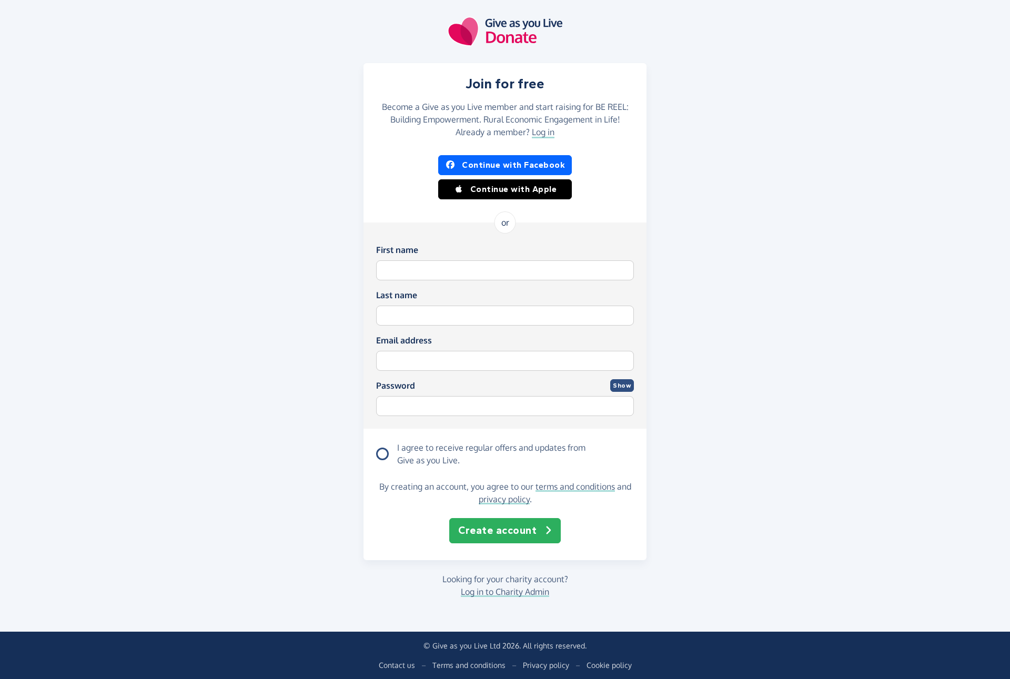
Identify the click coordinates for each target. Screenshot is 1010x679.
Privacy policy (546, 665)
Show (622, 385)
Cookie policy (609, 665)
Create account (497, 530)
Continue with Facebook (513, 165)
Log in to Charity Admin (505, 591)
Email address (404, 340)
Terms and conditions (469, 665)
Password (395, 385)
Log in (543, 132)
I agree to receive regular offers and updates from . (491, 453)
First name (397, 250)
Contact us (397, 665)
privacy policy (504, 499)
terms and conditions (575, 486)
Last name (396, 295)
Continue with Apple (513, 189)
